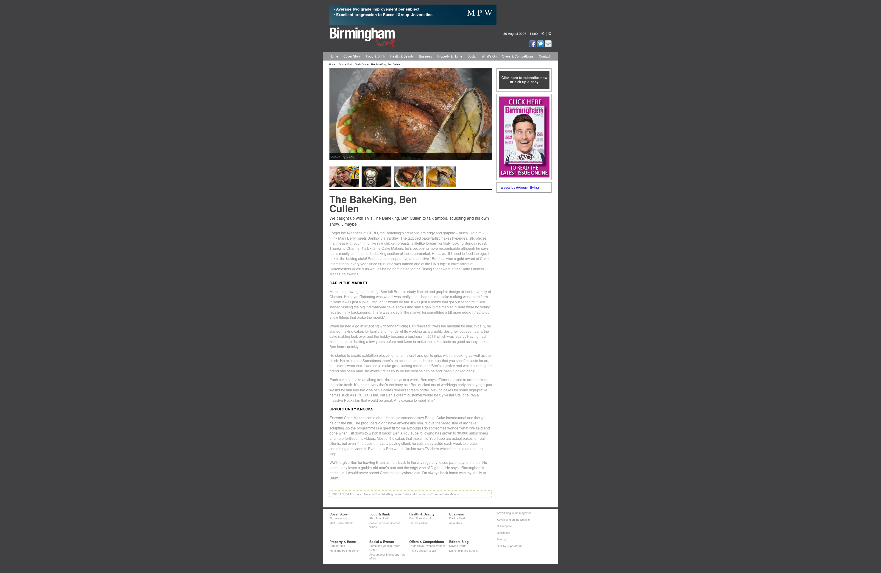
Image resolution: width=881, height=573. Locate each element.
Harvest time (337, 546)
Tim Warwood (338, 518)
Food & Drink (375, 56)
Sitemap (502, 539)
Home (333, 56)
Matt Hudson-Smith (341, 523)
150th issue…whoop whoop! (427, 546)
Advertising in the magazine (514, 513)
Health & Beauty (402, 56)
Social (472, 56)
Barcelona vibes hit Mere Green (384, 547)
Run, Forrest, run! (420, 518)
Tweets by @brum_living (519, 187)
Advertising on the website (513, 519)
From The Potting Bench (344, 550)
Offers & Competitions (518, 56)
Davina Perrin (457, 518)
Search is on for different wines (384, 525)
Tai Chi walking (418, 523)
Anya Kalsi (456, 523)
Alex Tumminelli (379, 518)
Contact (544, 56)
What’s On (489, 56)
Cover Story (352, 56)
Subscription (505, 526)
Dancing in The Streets (463, 550)
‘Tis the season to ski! (422, 550)
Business (425, 56)
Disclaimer (503, 532)
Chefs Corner (362, 64)
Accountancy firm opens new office (387, 556)
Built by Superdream (509, 546)
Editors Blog (459, 541)
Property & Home (449, 56)
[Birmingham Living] (362, 36)
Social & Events (381, 541)
